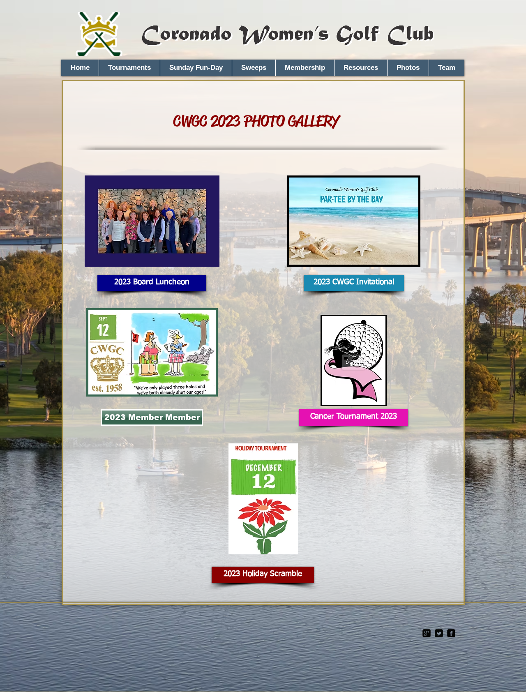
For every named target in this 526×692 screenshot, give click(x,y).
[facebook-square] (451, 633)
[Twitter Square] (439, 633)
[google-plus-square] (426, 633)
